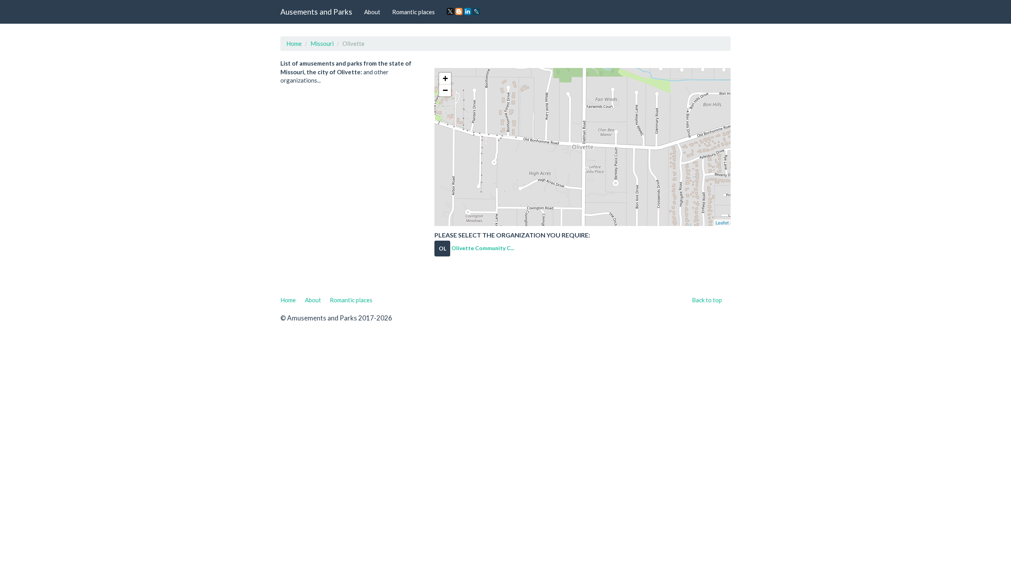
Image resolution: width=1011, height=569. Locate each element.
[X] (450, 11)
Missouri (322, 43)
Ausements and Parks (316, 11)
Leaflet (722, 222)
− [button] (445, 90)
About (372, 11)
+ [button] (445, 78)
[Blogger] (458, 11)
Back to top (707, 299)
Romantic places (413, 11)
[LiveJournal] (476, 11)
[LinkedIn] (467, 11)
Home (294, 43)
